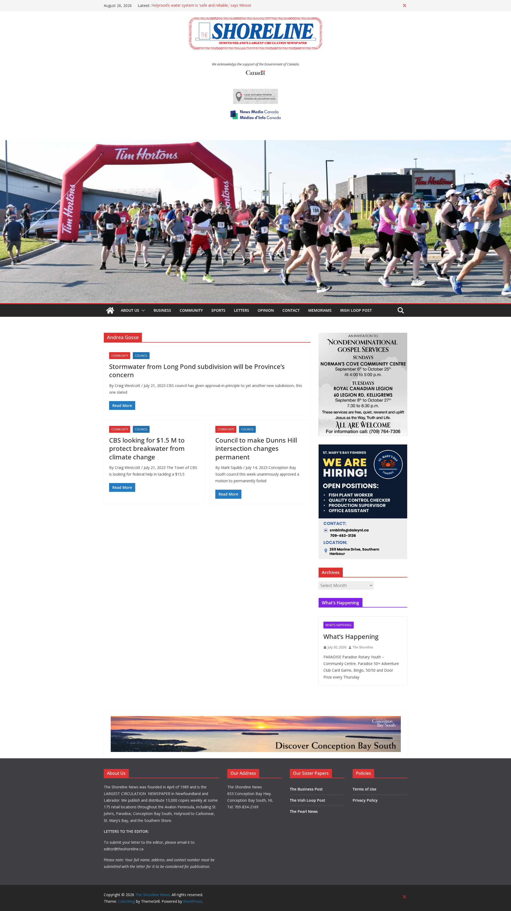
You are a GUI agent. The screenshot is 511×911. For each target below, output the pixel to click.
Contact (291, 310)
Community (191, 310)
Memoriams (320, 310)
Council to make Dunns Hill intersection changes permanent (256, 448)
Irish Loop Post (356, 310)
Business (162, 310)
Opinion (266, 310)
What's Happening (338, 625)
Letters (241, 310)
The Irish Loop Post (307, 800)
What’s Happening (350, 636)
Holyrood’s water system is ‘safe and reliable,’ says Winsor (201, 5)
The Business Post (306, 789)
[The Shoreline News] (255, 144)
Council (141, 355)
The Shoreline (363, 647)
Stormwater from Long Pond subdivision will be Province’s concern (197, 370)
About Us (130, 310)
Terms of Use (364, 789)
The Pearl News (304, 811)
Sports (218, 310)
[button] (142, 310)
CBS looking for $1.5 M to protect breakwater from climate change (147, 448)
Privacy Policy (365, 800)
